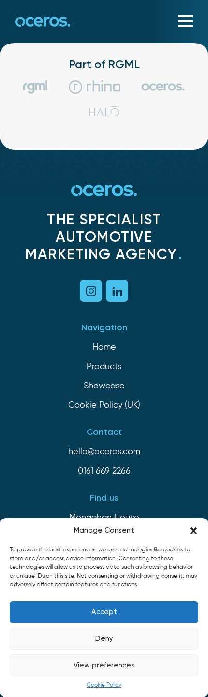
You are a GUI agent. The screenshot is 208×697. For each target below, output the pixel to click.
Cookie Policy (104, 685)
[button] (193, 530)
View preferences (104, 665)
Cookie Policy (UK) (104, 405)
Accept (104, 612)
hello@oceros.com (104, 451)
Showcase (104, 386)
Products (104, 366)
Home (104, 347)
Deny (104, 638)
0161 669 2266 (104, 471)
